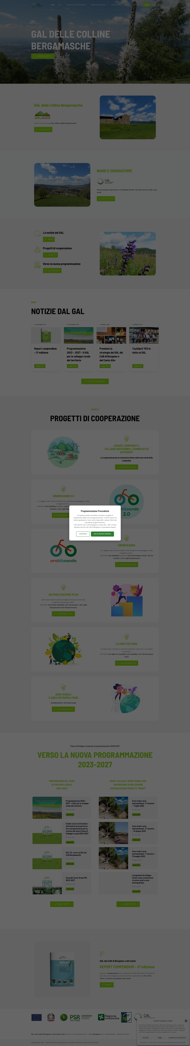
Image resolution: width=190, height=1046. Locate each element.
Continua (83, 534)
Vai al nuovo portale (102, 534)
